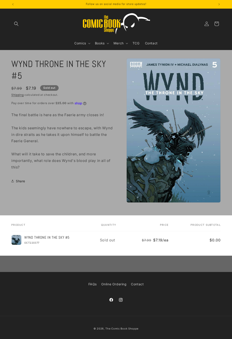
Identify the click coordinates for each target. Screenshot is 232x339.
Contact (137, 284)
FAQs (92, 284)
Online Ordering (114, 284)
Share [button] (20, 181)
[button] (16, 24)
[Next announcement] (219, 4)
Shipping (17, 94)
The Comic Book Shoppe (121, 328)
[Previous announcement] (13, 4)
